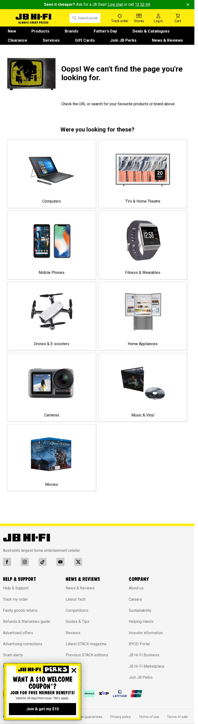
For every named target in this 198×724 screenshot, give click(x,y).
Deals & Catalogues (151, 31)
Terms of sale (177, 717)
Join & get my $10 (42, 709)
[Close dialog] (74, 670)
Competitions (77, 610)
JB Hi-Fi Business (144, 655)
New (12, 31)
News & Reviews (167, 40)
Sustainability (140, 610)
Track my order (15, 599)
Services (51, 40)
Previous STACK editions (87, 655)
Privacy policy (120, 717)
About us (136, 588)
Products (40, 31)
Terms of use (149, 717)
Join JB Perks (123, 40)
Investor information (146, 633)
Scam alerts (13, 655)
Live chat (115, 4)
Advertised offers (18, 633)
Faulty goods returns (20, 610)
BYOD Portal (139, 644)
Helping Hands (141, 621)
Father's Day (105, 31)
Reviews (73, 633)
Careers (135, 599)
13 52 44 (142, 4)
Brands (71, 31)
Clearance (17, 40)
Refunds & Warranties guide (26, 621)
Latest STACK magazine (86, 644)
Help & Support (15, 588)
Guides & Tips (77, 621)
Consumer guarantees (85, 717)
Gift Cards (85, 40)
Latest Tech (75, 599)
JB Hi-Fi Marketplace (146, 666)
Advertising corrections (22, 644)
